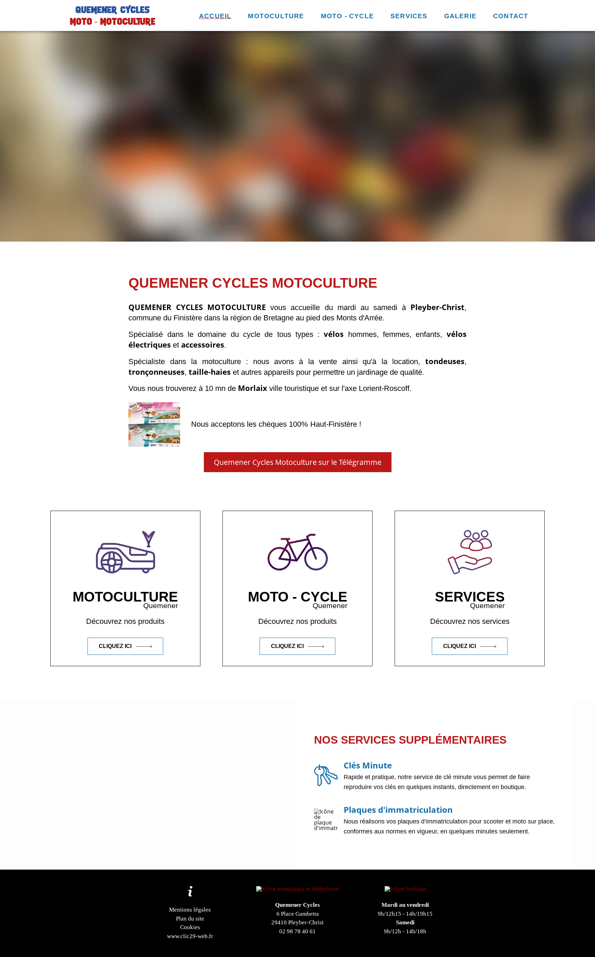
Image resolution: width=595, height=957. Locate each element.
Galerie (460, 16)
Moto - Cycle (347, 16)
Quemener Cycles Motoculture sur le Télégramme (298, 462)
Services (409, 16)
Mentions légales (190, 909)
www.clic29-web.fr (190, 936)
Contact (510, 16)
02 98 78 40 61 (297, 931)
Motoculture (276, 16)
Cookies (190, 927)
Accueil (215, 16)
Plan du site (190, 918)
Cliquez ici (116, 646)
